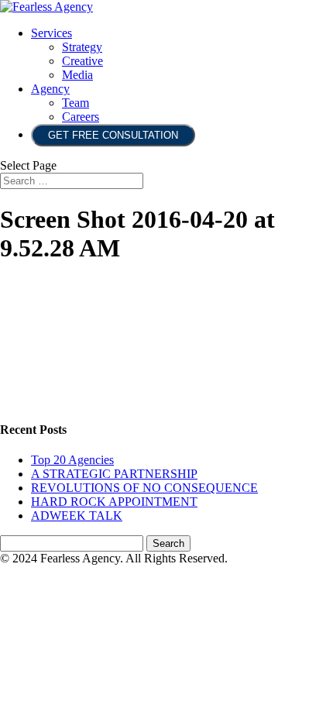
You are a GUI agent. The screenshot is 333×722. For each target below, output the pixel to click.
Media (77, 74)
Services (51, 33)
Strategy (82, 46)
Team (75, 102)
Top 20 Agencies (72, 459)
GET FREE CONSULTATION (113, 135)
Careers (80, 116)
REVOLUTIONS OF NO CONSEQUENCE (144, 487)
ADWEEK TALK (76, 515)
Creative (82, 60)
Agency (50, 88)
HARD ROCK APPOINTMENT (114, 501)
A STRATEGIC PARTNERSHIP (114, 473)
